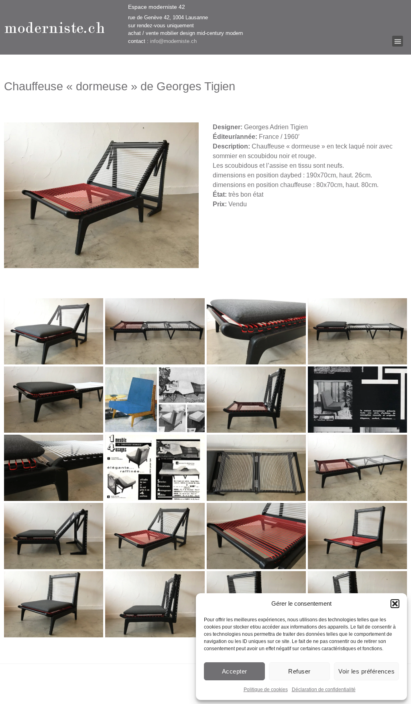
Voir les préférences (366, 671)
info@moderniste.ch (173, 41)
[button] (395, 604)
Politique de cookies (266, 689)
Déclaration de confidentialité (324, 689)
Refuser (299, 671)
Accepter (234, 671)
